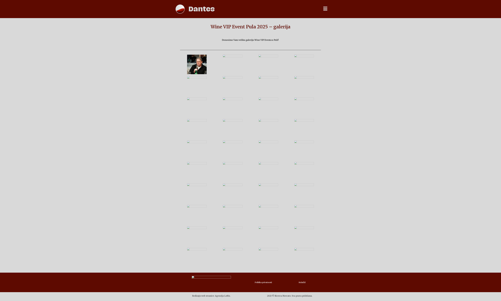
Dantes (202, 9)
